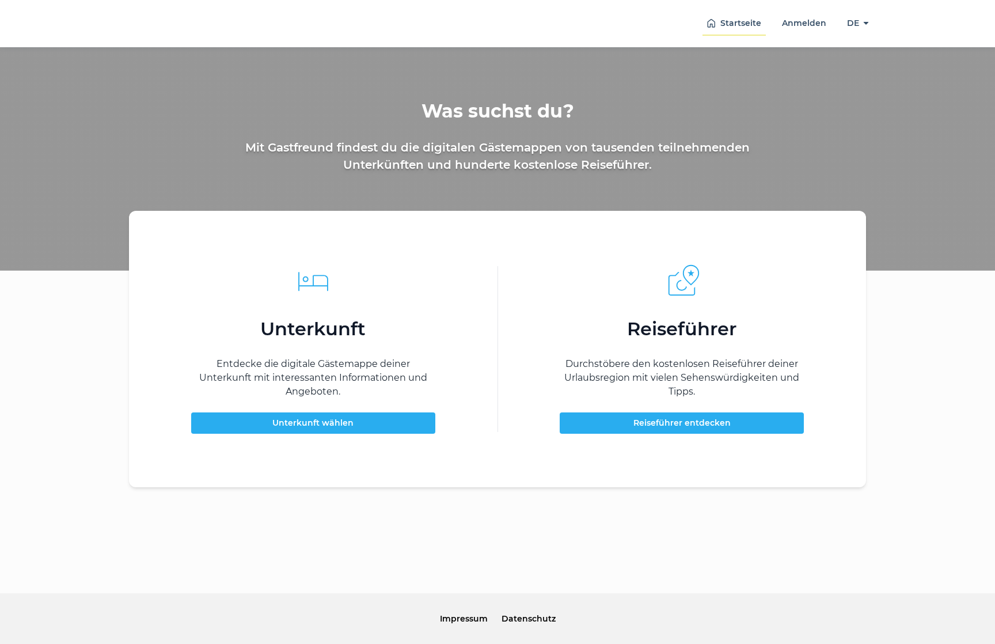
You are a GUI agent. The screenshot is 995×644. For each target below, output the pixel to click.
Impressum (464, 618)
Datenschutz (529, 618)
